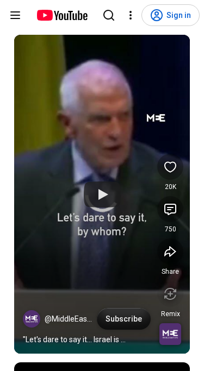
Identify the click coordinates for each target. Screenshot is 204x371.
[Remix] (170, 294)
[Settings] (130, 15)
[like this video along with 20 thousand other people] (170, 167)
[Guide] (15, 15)
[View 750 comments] (170, 209)
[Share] (170, 251)
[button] (31, 319)
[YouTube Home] (61, 15)
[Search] (108, 15)
